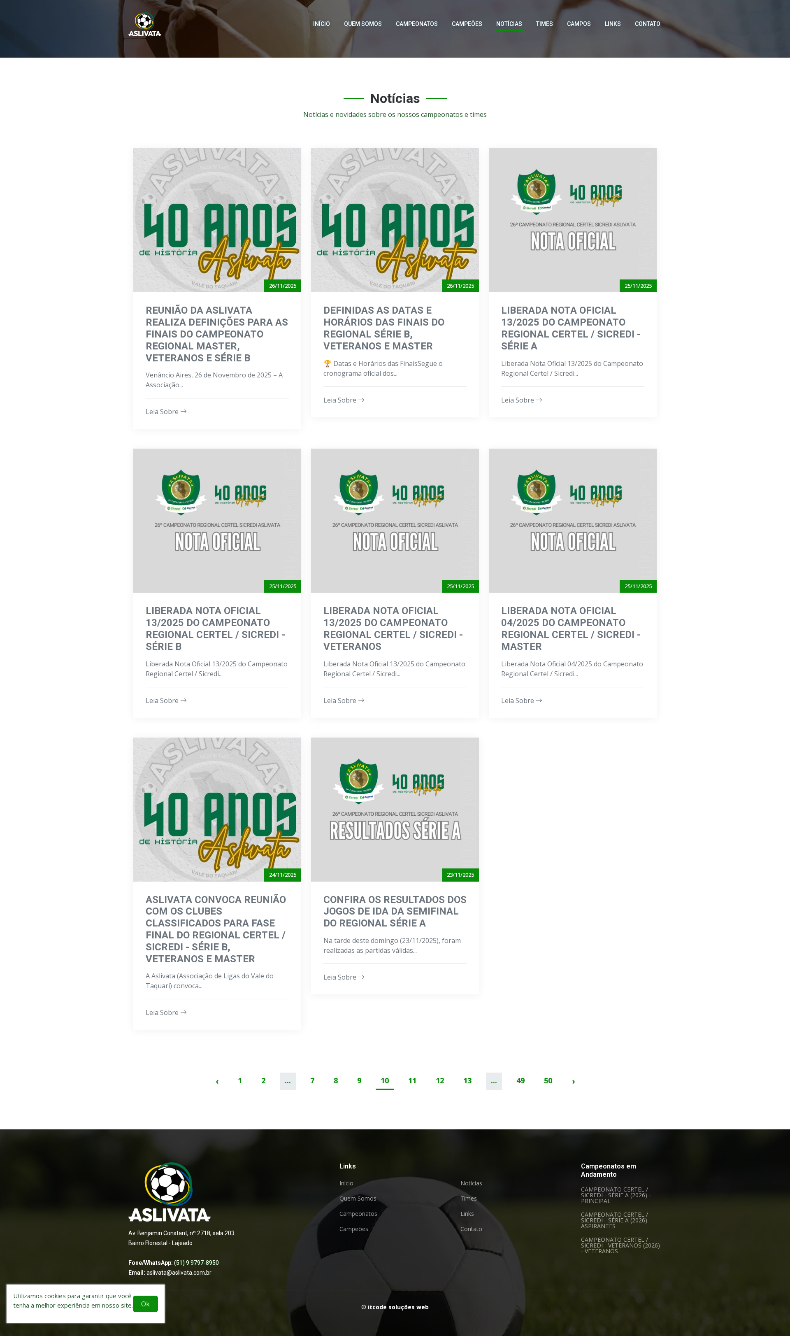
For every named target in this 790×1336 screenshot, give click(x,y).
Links (613, 24)
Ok (145, 1303)
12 (440, 1080)
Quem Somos (363, 24)
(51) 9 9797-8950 (196, 1262)
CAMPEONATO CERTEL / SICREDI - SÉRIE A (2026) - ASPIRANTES (616, 1220)
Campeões (467, 24)
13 (467, 1080)
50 (548, 1080)
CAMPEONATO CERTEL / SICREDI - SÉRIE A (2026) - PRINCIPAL (616, 1195)
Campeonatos (417, 24)
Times (544, 24)
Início (321, 24)
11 (412, 1080)
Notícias (509, 24)
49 (520, 1080)
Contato (647, 24)
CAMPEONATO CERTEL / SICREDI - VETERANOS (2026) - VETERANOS (620, 1245)
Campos (579, 24)
